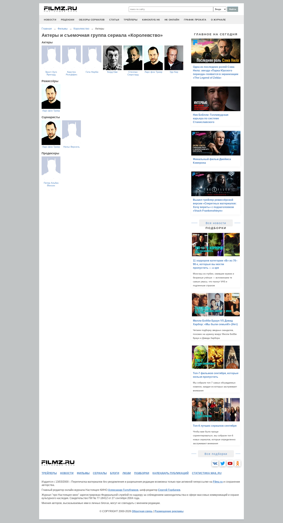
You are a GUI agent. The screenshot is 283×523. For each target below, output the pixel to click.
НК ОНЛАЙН (172, 19)
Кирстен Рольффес (71, 73)
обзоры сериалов (92, 19)
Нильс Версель (71, 146)
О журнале (218, 19)
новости (50, 19)
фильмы (83, 473)
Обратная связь (142, 511)
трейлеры (131, 19)
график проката (195, 19)
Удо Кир (174, 72)
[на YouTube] (230, 463)
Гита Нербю (92, 72)
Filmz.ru (218, 481)
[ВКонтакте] (215, 463)
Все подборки (216, 454)
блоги (114, 473)
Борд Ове (112, 72)
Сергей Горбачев (169, 490)
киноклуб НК (151, 19)
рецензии (67, 19)
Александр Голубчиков (123, 490)
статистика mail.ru (207, 473)
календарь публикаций (170, 473)
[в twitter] (223, 463)
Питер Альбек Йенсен (51, 184)
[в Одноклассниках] (238, 463)
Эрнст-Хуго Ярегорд (51, 73)
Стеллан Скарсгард (133, 73)
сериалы (100, 473)
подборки (141, 473)
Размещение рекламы (169, 511)
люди (127, 473)
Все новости (216, 223)
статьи (114, 19)
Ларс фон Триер (153, 72)
